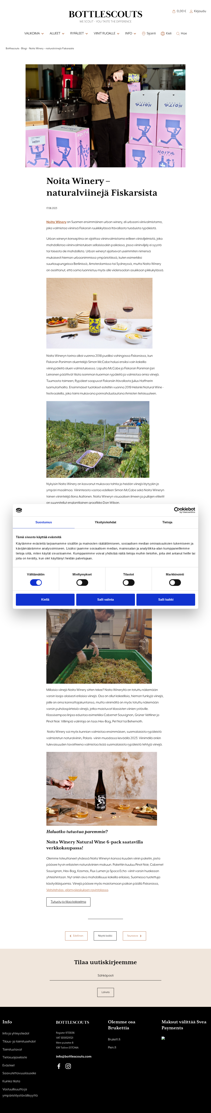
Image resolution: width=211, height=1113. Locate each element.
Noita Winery (56, 222)
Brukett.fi (114, 1039)
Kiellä (45, 599)
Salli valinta (105, 599)
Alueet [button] (55, 33)
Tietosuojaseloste (14, 1057)
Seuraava (132, 935)
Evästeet (8, 1065)
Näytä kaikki (105, 935)
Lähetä (106, 992)
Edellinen (78, 935)
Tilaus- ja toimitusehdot (19, 1042)
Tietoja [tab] (167, 522)
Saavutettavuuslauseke (19, 1073)
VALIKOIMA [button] (32, 33)
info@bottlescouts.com (73, 1057)
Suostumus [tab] (43, 522)
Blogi (24, 48)
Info (128, 33)
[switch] (82, 582)
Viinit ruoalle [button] (104, 33)
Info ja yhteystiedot (15, 1034)
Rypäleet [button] (77, 33)
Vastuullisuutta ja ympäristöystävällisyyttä (20, 1093)
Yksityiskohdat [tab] (105, 522)
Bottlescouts (12, 48)
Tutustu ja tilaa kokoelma (68, 902)
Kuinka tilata (11, 1081)
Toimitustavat (12, 1050)
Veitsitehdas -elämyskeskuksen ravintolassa (77, 890)
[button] (134, 34)
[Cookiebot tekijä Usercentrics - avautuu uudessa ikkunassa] (177, 510)
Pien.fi (112, 1048)
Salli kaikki (165, 599)
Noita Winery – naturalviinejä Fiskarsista (51, 48)
